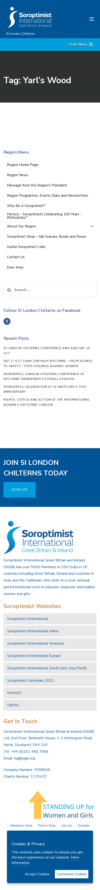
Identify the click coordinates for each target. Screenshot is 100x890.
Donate (83, 825)
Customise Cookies (72, 874)
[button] (80, 44)
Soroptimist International (27, 618)
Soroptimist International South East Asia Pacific (47, 668)
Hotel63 (14, 692)
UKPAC (13, 705)
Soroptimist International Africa (32, 631)
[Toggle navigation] (79, 19)
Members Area (21, 825)
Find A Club (46, 825)
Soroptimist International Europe (34, 655)
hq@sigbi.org (24, 758)
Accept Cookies (37, 874)
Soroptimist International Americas (35, 643)
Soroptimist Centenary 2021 (30, 680)
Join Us (67, 825)
